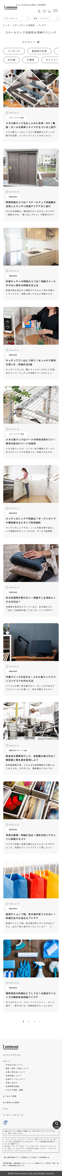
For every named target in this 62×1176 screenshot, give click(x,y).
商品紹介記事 (39, 51)
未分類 (11, 59)
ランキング (14, 51)
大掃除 (30, 59)
